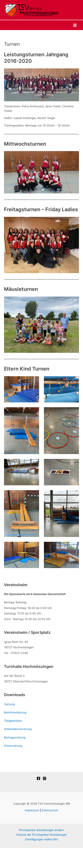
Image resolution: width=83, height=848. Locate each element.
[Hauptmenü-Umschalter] (75, 25)
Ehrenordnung (13, 745)
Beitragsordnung (14, 737)
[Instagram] (44, 778)
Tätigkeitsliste (13, 720)
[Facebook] (38, 778)
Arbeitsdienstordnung (18, 729)
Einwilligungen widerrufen (41, 839)
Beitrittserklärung (15, 712)
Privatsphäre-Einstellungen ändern (41, 830)
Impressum (32, 810)
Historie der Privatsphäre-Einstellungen (41, 834)
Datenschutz (50, 810)
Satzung (9, 704)
